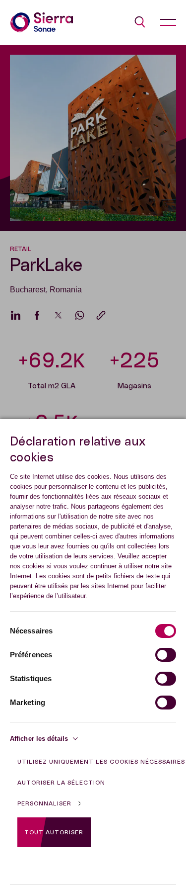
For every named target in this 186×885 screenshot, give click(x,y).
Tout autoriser (53, 832)
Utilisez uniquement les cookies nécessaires (101, 762)
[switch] (165, 655)
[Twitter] (58, 315)
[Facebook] (37, 315)
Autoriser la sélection (61, 783)
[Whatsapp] (79, 315)
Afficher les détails (39, 738)
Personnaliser (44, 803)
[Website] (41, 22)
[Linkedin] (15, 315)
